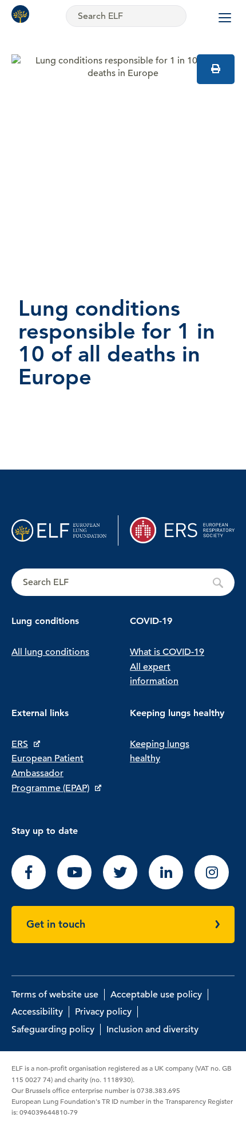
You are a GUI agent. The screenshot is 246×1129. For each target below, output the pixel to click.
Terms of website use (54, 994)
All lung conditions (50, 652)
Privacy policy (103, 1011)
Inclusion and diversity (152, 1029)
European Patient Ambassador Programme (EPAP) (50, 773)
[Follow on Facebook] (28, 886)
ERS (19, 744)
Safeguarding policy (52, 1029)
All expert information (154, 674)
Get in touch (55, 924)
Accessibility (37, 1011)
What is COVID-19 (167, 652)
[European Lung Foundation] (22, 14)
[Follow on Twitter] (120, 886)
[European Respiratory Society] (182, 530)
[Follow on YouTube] (74, 886)
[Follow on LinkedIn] (166, 886)
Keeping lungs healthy (159, 751)
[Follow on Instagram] (212, 886)
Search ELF (123, 583)
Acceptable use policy (156, 994)
